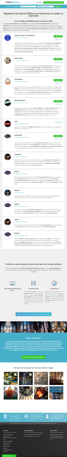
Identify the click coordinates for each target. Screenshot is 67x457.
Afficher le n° (58, 36)
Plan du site (5, 451)
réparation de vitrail (54, 295)
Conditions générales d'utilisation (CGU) (9, 438)
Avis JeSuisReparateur (7, 449)
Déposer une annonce (49, 2)
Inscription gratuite (59, 2)
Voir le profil (59, 39)
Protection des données (8, 441)
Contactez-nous (6, 444)
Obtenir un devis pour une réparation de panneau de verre (33, 314)
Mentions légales (6, 446)
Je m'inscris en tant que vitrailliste (33, 357)
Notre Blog (5, 448)
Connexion (40, 2)
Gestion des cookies (7, 443)
